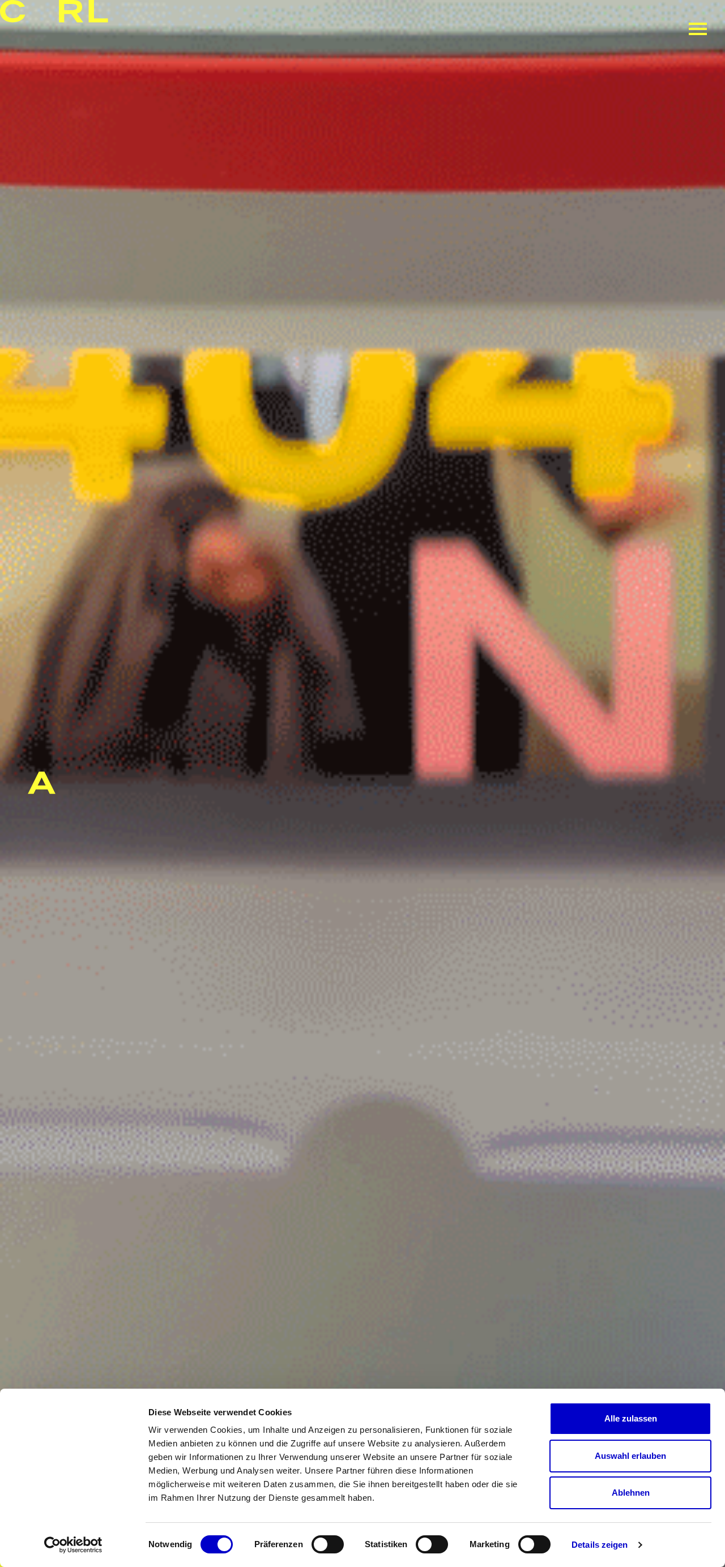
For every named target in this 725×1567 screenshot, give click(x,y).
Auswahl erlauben (630, 1456)
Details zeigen (600, 1544)
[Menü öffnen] (698, 29)
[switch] (328, 1544)
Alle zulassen (630, 1418)
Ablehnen (631, 1492)
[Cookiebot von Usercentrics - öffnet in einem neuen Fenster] (73, 1544)
